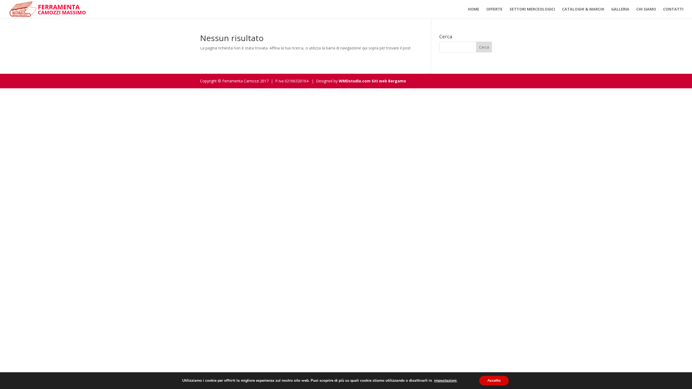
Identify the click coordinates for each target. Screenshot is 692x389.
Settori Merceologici (532, 9)
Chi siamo (646, 9)
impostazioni (445, 380)
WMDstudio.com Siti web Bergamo (372, 80)
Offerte (494, 9)
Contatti (673, 9)
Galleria (620, 9)
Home (473, 9)
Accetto (494, 380)
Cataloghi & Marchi (583, 9)
